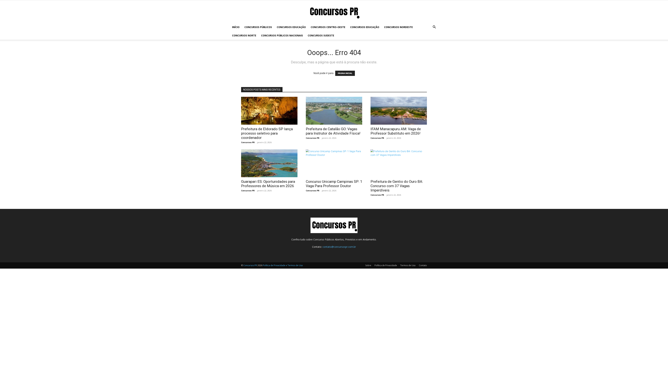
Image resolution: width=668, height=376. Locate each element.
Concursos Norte (244, 35)
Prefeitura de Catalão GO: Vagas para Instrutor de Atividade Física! (333, 131)
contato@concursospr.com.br (339, 246)
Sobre (368, 265)
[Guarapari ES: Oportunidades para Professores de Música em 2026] (269, 163)
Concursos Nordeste (398, 27)
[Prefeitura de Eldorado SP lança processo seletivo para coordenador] (269, 111)
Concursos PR (248, 142)
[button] (434, 27)
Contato (423, 265)
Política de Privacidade (386, 265)
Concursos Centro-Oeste (328, 27)
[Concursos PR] (334, 12)
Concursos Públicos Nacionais (282, 35)
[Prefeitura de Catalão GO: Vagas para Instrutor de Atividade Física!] (334, 111)
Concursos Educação (291, 27)
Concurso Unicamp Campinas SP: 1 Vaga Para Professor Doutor (334, 183)
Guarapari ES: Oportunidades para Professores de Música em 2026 (268, 183)
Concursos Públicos (258, 27)
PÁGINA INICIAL (345, 73)
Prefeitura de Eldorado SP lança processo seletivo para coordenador (267, 133)
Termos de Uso (408, 265)
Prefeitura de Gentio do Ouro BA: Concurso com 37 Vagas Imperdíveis (397, 185)
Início (236, 27)
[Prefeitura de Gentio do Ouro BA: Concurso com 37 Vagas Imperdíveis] (399, 163)
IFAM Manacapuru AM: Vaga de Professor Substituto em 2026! (396, 131)
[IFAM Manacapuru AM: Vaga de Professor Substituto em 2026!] (399, 111)
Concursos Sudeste (321, 35)
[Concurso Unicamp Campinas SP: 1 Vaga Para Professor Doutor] (334, 163)
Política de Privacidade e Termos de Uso (283, 265)
